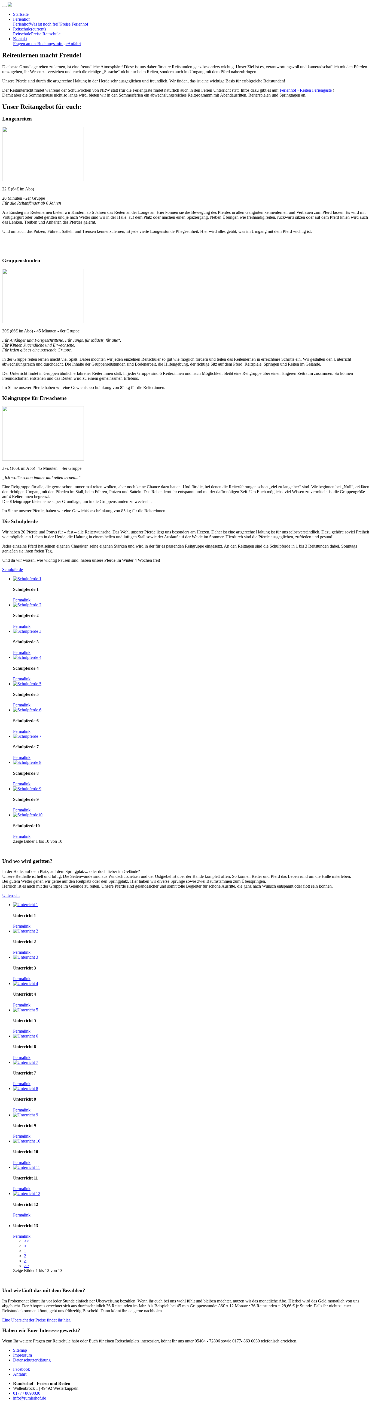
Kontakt (20, 38)
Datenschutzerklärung (32, 1360)
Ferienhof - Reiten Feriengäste (306, 90)
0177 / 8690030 (26, 1393)
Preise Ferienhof (74, 24)
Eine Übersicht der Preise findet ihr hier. (36, 1320)
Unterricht (11, 895)
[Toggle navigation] (4, 6)
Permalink (22, 600)
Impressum (22, 1355)
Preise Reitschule (45, 34)
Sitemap (20, 1350)
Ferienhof (21, 19)
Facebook (21, 1369)
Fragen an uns (25, 43)
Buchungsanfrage (52, 43)
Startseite (21, 14)
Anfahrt (74, 43)
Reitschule (29, 29)
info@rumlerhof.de (29, 1398)
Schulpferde (12, 569)
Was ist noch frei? (45, 24)
